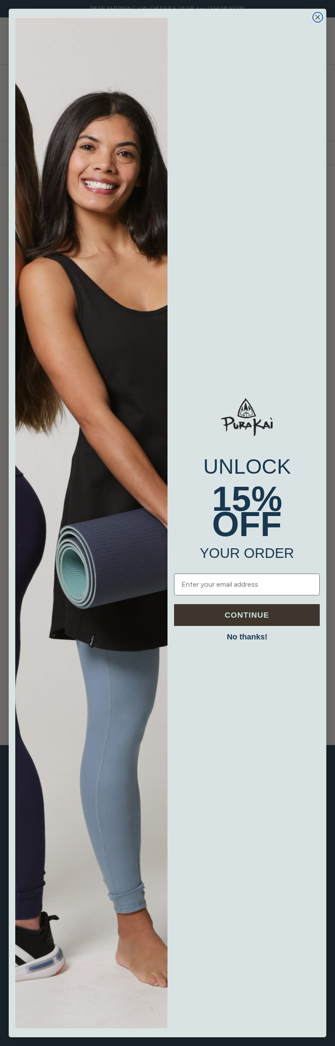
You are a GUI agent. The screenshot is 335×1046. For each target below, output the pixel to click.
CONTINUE (247, 615)
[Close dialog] (318, 17)
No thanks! (247, 636)
